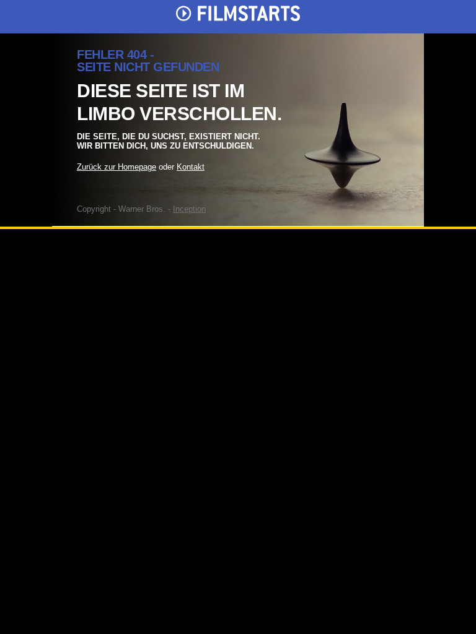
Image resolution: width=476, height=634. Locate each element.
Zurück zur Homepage (116, 167)
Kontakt (191, 167)
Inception (189, 209)
